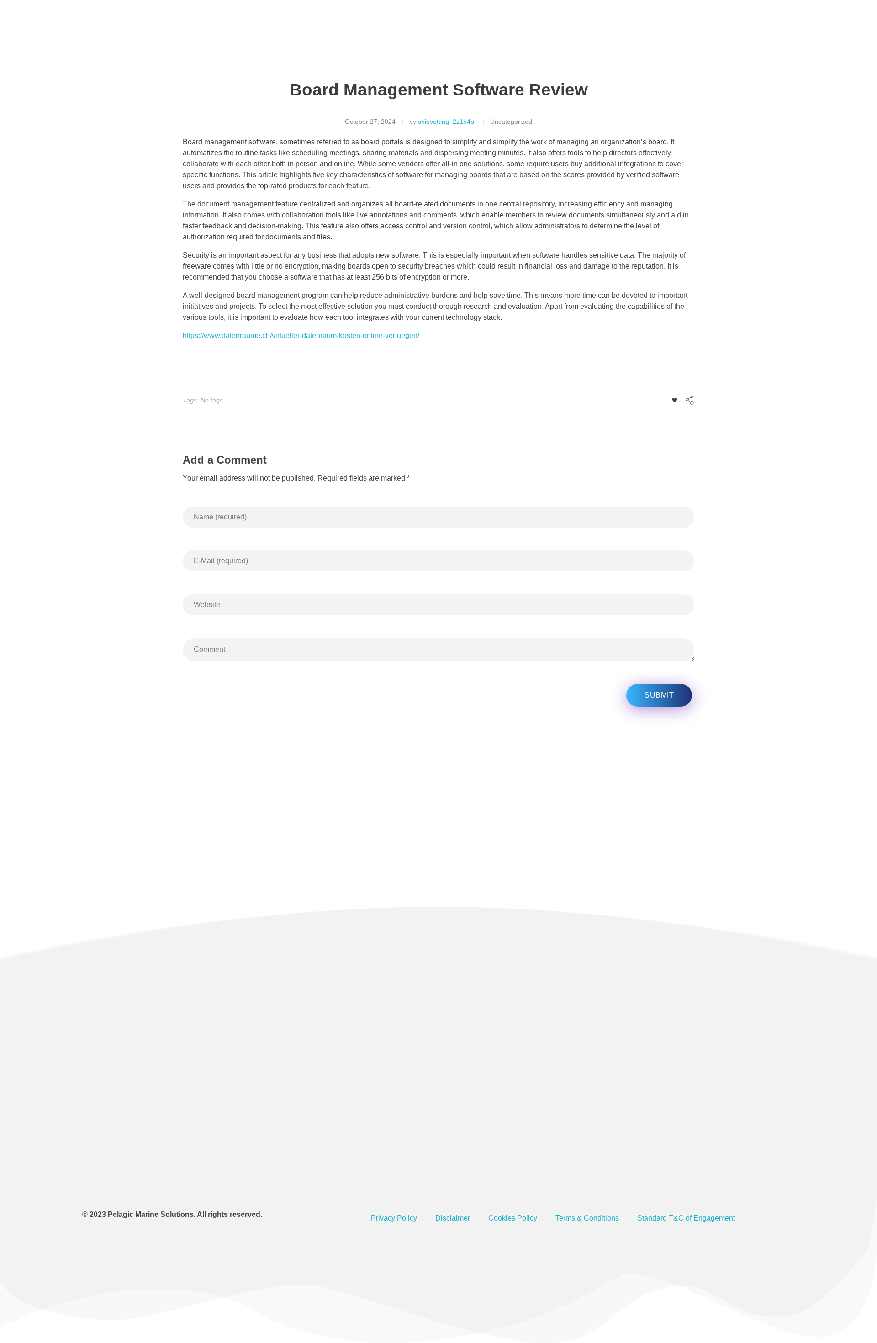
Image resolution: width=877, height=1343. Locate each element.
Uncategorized (511, 121)
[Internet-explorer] (168, 1178)
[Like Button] (675, 400)
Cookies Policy (512, 1218)
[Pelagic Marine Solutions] (151, 37)
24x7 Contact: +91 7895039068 (568, 36)
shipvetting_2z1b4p (446, 121)
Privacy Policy (394, 1218)
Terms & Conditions (587, 1218)
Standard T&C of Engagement (686, 1218)
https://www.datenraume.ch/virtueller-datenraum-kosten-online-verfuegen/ (301, 335)
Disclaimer (452, 1218)
